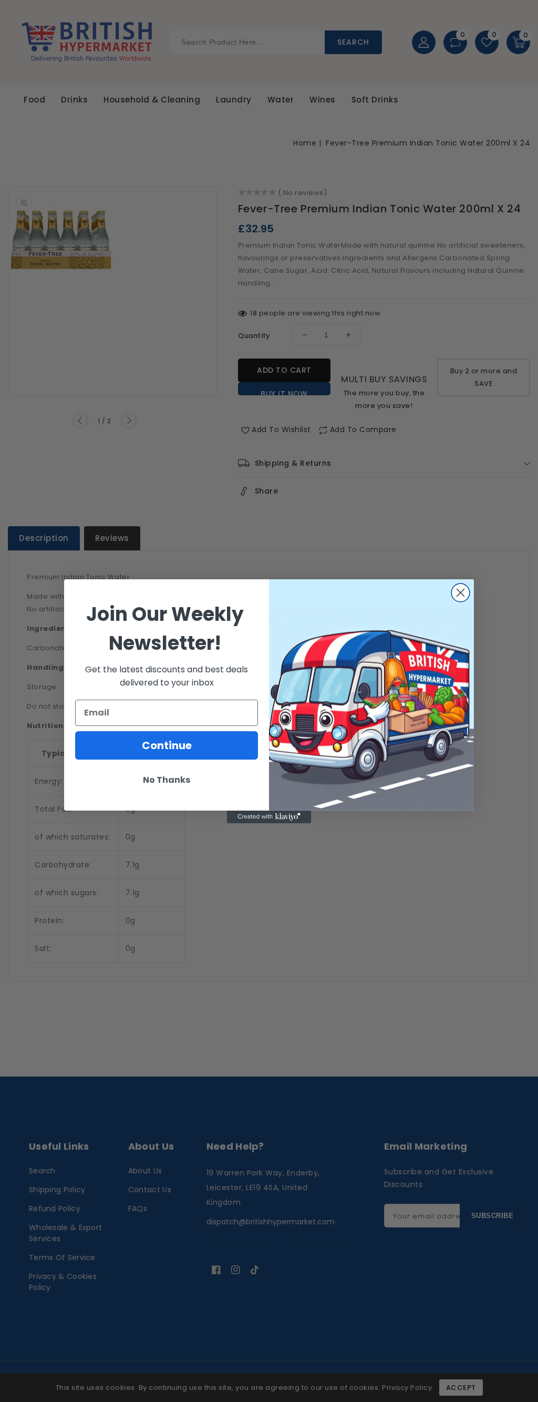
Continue (167, 745)
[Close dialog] (460, 593)
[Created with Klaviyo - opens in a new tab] (269, 817)
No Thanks (166, 780)
